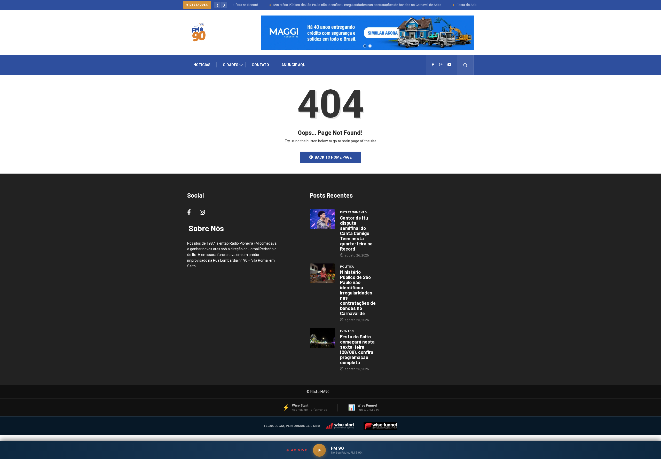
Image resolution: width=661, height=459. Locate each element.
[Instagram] (440, 65)
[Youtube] (449, 65)
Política (347, 266)
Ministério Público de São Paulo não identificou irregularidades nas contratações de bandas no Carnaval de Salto (346, 5)
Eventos (347, 331)
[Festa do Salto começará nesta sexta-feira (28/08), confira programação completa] (322, 338)
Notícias (201, 65)
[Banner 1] (364, 46)
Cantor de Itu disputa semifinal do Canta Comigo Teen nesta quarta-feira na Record (356, 233)
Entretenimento (353, 212)
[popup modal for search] (465, 65)
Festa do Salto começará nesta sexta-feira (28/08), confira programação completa (357, 349)
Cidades (230, 65)
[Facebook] (433, 65)
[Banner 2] (370, 46)
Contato (260, 65)
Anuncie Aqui (293, 65)
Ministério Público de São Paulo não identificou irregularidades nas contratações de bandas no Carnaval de (358, 292)
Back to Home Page (333, 157)
